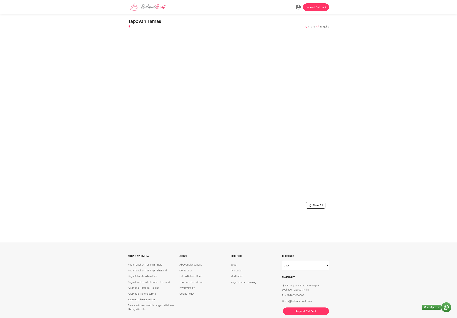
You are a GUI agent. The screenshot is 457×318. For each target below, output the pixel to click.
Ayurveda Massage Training (143, 287)
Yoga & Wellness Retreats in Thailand (149, 282)
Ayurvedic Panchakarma (142, 293)
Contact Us (185, 270)
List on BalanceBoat (190, 276)
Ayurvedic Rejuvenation (141, 299)
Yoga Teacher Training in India (145, 264)
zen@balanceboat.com (297, 301)
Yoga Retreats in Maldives (142, 276)
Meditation (237, 276)
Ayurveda (236, 270)
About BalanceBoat (190, 264)
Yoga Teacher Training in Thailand (147, 270)
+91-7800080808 (294, 295)
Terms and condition (191, 282)
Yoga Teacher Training (243, 282)
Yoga (234, 264)
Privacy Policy (187, 287)
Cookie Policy (186, 293)
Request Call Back (316, 7)
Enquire (324, 26)
